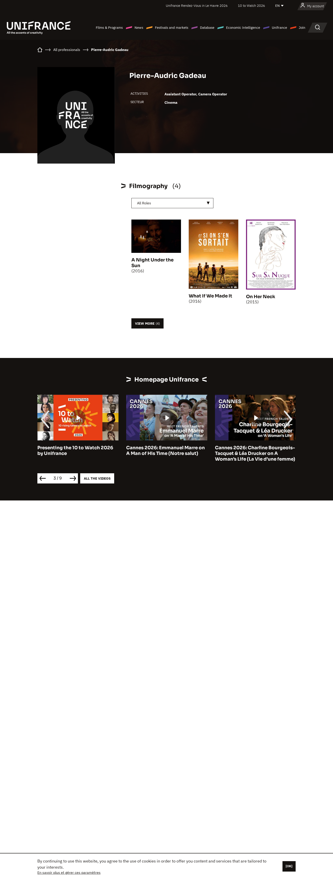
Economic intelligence (243, 27)
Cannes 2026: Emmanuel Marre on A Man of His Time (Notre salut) (165, 450)
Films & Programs (109, 27)
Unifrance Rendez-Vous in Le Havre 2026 (197, 5)
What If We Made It (210, 296)
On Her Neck (260, 297)
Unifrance (279, 27)
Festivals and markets (171, 27)
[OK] (289, 866)
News (139, 27)
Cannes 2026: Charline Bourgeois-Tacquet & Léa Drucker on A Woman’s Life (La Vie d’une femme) (255, 453)
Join (302, 27)
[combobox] (172, 203)
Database (207, 27)
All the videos (97, 478)
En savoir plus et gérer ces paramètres (69, 872)
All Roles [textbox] (144, 203)
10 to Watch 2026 (251, 5)
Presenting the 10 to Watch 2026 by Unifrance (75, 450)
